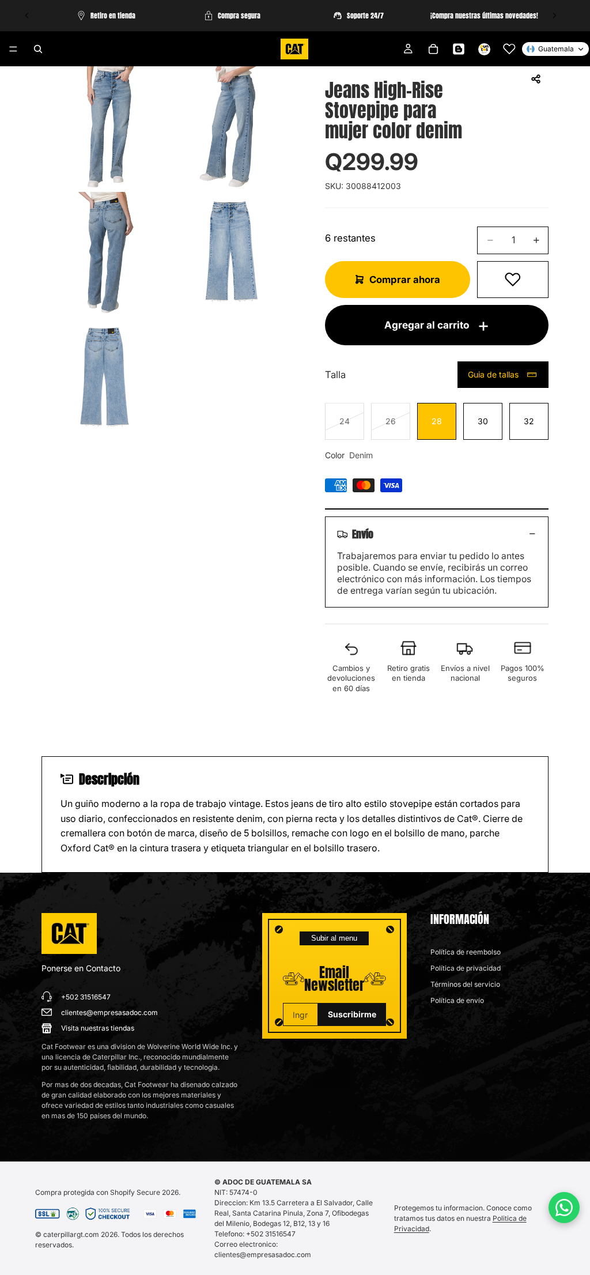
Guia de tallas (493, 374)
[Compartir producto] (536, 79)
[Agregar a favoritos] (513, 279)
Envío (362, 534)
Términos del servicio (465, 984)
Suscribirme (352, 1014)
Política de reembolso (465, 952)
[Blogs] (458, 49)
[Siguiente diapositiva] (554, 15)
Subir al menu (334, 938)
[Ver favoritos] (509, 49)
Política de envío (457, 1000)
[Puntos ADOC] (484, 49)
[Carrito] (433, 49)
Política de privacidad (465, 968)
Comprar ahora (404, 279)
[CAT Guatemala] (69, 934)
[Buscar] (38, 49)
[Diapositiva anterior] (27, 15)
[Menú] (13, 49)
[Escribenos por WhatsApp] (564, 1207)
